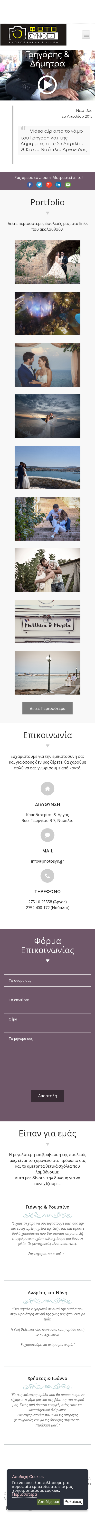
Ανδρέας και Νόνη (47, 1292)
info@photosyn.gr (47, 861)
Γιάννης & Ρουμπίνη (47, 1207)
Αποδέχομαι (48, 1502)
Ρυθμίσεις (73, 1502)
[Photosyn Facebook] (6, 1508)
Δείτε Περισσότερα (47, 708)
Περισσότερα (24, 1494)
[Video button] (47, 76)
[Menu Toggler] (86, 35)
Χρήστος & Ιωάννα (47, 1378)
